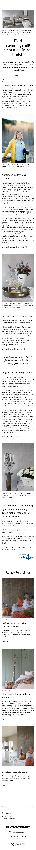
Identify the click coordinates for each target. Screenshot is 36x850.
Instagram (19, 844)
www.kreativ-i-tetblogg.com (11, 187)
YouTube (23, 844)
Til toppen (30, 807)
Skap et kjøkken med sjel (16, 349)
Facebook (4, 80)
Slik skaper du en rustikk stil (17, 247)
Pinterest (16, 844)
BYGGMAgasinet (18, 827)
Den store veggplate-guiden (15, 772)
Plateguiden (6, 807)
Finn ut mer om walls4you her (11, 437)
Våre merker (6, 810)
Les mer (5, 641)
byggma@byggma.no (20, 832)
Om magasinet (6, 813)
